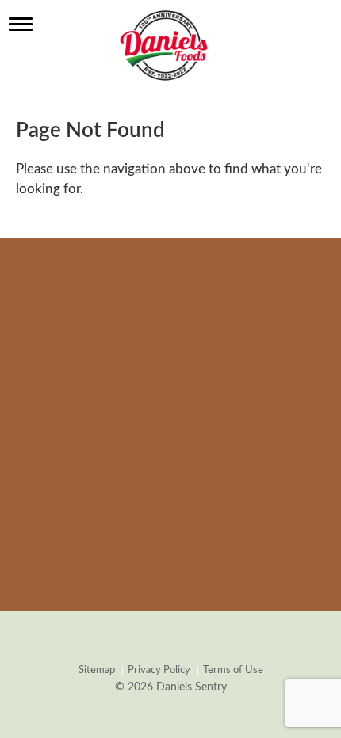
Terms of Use (233, 670)
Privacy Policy (159, 670)
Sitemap (97, 670)
